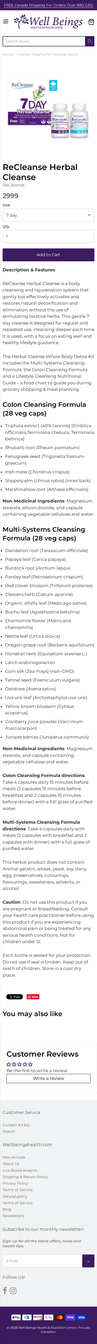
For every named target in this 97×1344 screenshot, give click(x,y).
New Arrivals (14, 1157)
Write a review (48, 1078)
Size (6, 205)
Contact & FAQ (16, 1125)
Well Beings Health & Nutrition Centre (47, 1328)
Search (9, 1131)
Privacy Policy (15, 1183)
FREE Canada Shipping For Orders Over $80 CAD (48, 5)
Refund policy (15, 1196)
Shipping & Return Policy (25, 1177)
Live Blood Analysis (20, 1170)
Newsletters (13, 1215)
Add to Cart (48, 254)
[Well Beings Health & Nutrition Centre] (48, 22)
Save (35, 997)
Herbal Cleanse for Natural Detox (48, 54)
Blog (7, 1209)
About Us (11, 1163)
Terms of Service (18, 1189)
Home (8, 54)
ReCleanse (14, 185)
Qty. (6, 226)
